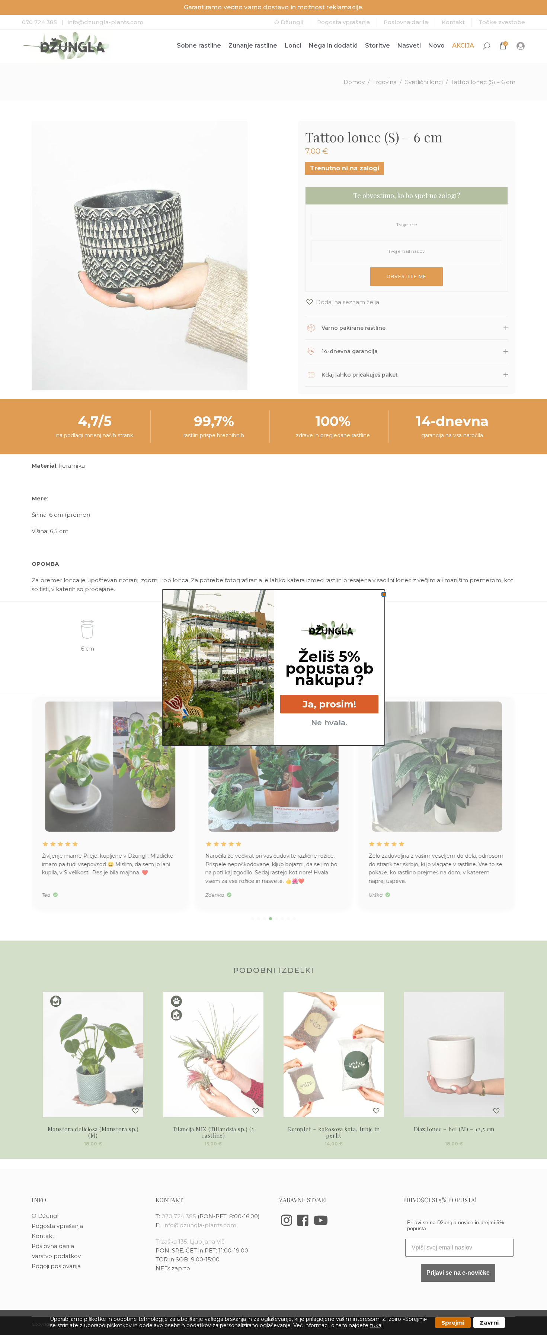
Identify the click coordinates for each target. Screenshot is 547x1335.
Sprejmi (452, 1322)
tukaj (376, 1325)
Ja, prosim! (329, 704)
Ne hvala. (329, 722)
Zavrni (489, 1322)
